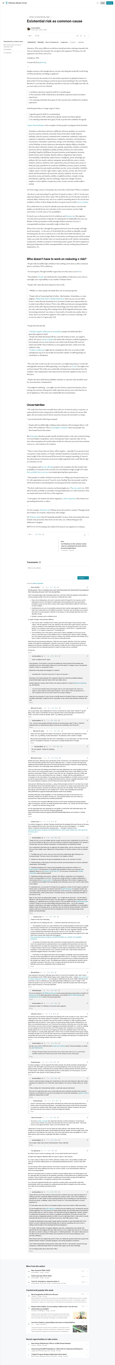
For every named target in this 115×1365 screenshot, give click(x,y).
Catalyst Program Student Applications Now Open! (49, 1354)
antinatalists (57, 332)
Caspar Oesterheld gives (35, 125)
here (79, 272)
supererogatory (33, 869)
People (40, 277)
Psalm (55, 871)
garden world (83, 1093)
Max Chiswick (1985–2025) (40, 1270)
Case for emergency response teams (44, 1281)
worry (79, 202)
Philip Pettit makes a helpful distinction (50, 299)
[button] (29, 587)
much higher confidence (59, 428)
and (83, 202)
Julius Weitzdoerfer (37, 1048)
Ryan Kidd (47, 1350)
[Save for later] (81, 35)
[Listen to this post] (77, 35)
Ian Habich (54, 1356)
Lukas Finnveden (36, 1117)
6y (43, 917)
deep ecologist (48, 339)
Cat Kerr (33, 1345)
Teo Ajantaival (35, 1150)
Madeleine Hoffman (45, 1356)
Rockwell (33, 1310)
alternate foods (33, 995)
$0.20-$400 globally (75, 995)
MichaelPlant (35, 972)
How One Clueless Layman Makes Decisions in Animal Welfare (53, 1322)
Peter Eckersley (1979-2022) (41, 1276)
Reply (30, 652)
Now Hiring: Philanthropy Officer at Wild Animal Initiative (51, 1343)
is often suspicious (68, 499)
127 (58, 871)
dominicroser (35, 821)
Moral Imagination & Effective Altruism (44, 1294)
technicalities (35, 28)
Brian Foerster (35, 1356)
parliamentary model (82, 901)
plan (86, 202)
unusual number (46, 880)
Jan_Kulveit (42, 1283)
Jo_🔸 (33, 1324)
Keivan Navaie (40, 1350)
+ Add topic (80, 42)
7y (43, 587)
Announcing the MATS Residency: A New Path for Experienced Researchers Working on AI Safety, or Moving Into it (71, 1349)
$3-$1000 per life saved (49, 993)
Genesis (46, 871)
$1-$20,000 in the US (35, 997)
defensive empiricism (80, 683)
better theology (66, 889)
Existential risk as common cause (13, 41)
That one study (75, 488)
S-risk (74, 366)
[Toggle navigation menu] (3, 3)
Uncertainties (7, 49)
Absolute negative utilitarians (40, 332)
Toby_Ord (34, 1296)
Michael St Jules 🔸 (37, 708)
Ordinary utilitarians (37, 350)
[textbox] (58, 571)
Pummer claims (35, 517)
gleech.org (42, 62)
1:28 (50, 871)
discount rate (70, 216)
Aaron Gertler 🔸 (36, 587)
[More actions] (88, 35)
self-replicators (50, 1208)
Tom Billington (41, 1310)
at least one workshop (58, 1046)
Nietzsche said (45, 510)
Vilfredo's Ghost (36, 1014)
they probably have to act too (37, 472)
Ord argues (34, 436)
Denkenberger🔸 (37, 990)
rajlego (33, 1350)
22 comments (7, 53)
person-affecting (47, 467)
